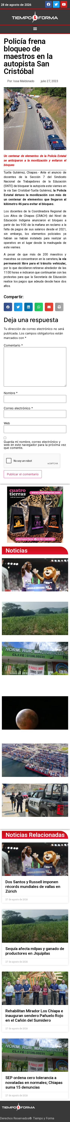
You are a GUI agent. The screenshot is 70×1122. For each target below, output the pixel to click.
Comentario (13, 345)
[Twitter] (56, 4)
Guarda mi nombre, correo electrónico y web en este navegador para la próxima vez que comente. (35, 444)
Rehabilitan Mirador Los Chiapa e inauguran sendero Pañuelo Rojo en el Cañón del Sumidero (34, 1016)
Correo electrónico (18, 408)
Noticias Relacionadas (35, 834)
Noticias (16, 550)
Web (7, 423)
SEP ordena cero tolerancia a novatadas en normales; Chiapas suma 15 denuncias (34, 1082)
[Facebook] (48, 4)
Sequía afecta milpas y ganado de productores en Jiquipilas (34, 951)
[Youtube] (63, 4)
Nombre (11, 392)
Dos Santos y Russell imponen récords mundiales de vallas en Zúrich (32, 887)
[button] (35, 28)
